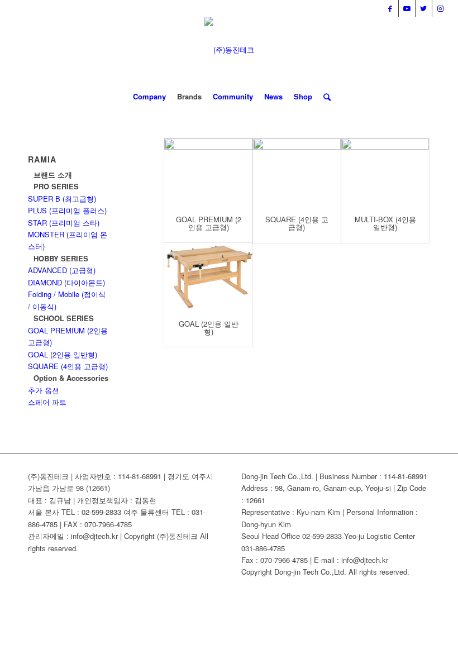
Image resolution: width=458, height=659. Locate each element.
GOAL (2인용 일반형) (208, 327)
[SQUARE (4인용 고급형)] (297, 171)
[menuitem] (149, 97)
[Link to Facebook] (390, 8)
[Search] (324, 97)
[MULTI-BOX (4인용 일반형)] (385, 171)
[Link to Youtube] (407, 8)
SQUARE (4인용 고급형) (296, 223)
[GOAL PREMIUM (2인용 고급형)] (208, 171)
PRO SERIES (56, 186)
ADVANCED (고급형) (62, 270)
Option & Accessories (71, 378)
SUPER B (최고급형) (62, 198)
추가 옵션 (43, 390)
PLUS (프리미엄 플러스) (67, 210)
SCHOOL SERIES (64, 318)
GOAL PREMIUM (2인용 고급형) (208, 223)
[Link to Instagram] (440, 8)
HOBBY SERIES (61, 258)
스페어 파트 (47, 402)
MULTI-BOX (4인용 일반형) (385, 223)
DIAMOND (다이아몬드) (66, 282)
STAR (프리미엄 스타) (63, 222)
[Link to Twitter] (424, 8)
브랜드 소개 (53, 174)
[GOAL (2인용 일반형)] (208, 276)
